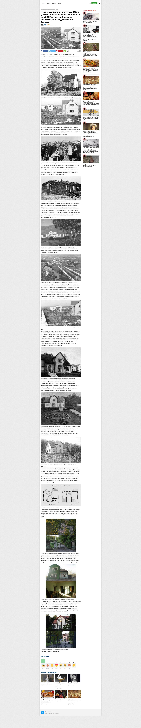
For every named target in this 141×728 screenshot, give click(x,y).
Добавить (94, 3)
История (43, 9)
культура (44, 651)
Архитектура (52, 9)
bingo (45, 24)
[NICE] (52, 665)
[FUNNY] (65, 665)
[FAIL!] (69, 665)
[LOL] (61, 665)
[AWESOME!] (47, 665)
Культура (47, 9)
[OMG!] (43, 665)
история (49, 651)
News (57, 9)
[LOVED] (56, 665)
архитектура (56, 651)
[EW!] (74, 665)
